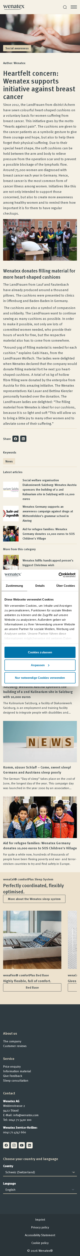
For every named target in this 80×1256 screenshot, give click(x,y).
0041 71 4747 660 (14, 1132)
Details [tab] (40, 585)
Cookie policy (40, 1242)
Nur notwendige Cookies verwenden (40, 677)
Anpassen (38, 665)
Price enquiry (12, 1066)
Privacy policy (40, 1227)
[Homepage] (13, 7)
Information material (17, 1071)
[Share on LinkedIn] (23, 439)
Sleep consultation (15, 1080)
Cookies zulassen (40, 652)
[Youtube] (22, 1145)
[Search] (65, 7)
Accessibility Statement (40, 1235)
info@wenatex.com (26, 1115)
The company (12, 1041)
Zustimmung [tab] (14, 585)
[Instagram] (14, 1145)
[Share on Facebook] (15, 439)
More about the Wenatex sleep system (34, 899)
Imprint (40, 1219)
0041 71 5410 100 (20, 1119)
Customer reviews (15, 1046)
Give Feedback (12, 1075)
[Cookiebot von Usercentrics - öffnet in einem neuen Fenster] (59, 574)
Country (8, 1166)
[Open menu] (74, 7)
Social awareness (17, 48)
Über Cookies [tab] (65, 585)
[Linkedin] (29, 1145)
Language (9, 1183)
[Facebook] (6, 1145)
